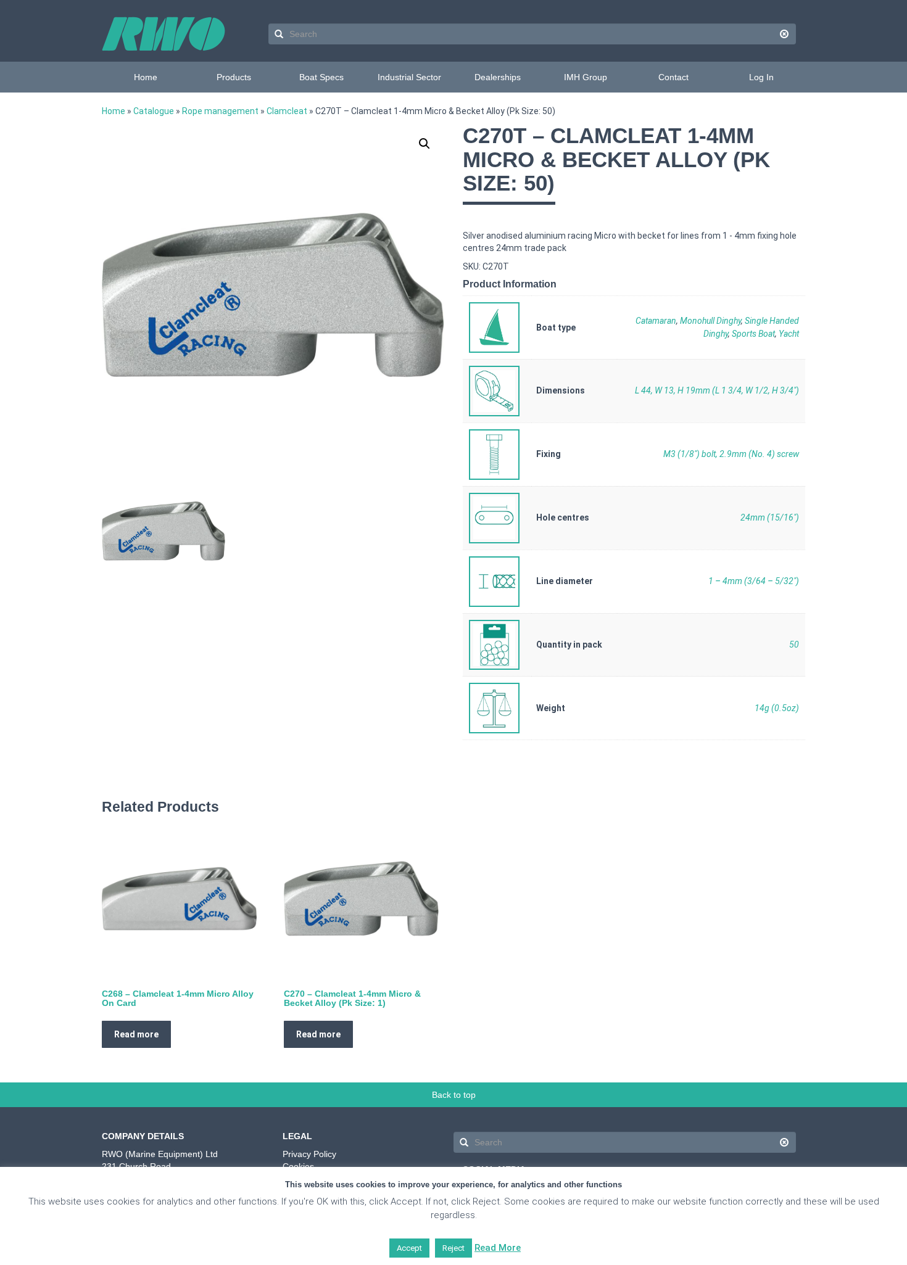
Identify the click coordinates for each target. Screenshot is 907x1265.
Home (145, 77)
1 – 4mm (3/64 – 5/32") (753, 581)
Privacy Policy (309, 1154)
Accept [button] (409, 1248)
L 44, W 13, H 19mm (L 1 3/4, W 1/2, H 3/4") (717, 390)
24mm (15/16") (769, 517)
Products (234, 77)
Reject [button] (453, 1248)
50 (794, 644)
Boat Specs (321, 77)
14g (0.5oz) (777, 708)
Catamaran (656, 321)
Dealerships (497, 77)
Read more (136, 1034)
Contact (673, 77)
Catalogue (153, 111)
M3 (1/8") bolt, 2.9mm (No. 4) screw (731, 454)
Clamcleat (287, 111)
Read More (497, 1247)
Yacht (789, 334)
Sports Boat (753, 334)
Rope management (220, 111)
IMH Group (585, 77)
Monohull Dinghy (710, 321)
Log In (761, 77)
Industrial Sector (409, 77)
